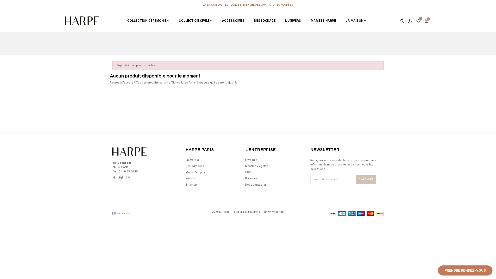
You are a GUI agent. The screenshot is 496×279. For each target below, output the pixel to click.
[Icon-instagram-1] (128, 177)
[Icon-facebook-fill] (114, 177)
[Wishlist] (418, 20)
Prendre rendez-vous (465, 270)
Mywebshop (276, 211)
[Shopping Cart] (427, 21)
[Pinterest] (121, 177)
